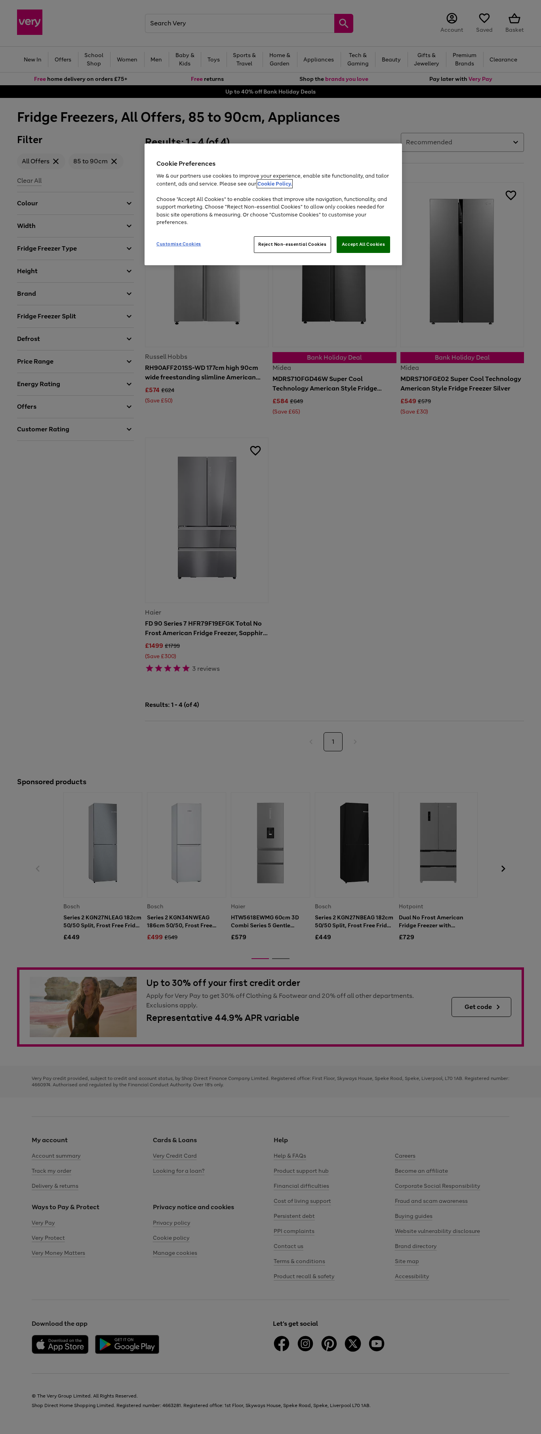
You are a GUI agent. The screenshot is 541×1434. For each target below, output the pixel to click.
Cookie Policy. (274, 184)
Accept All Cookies (363, 244)
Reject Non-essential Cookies (292, 244)
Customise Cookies (178, 244)
